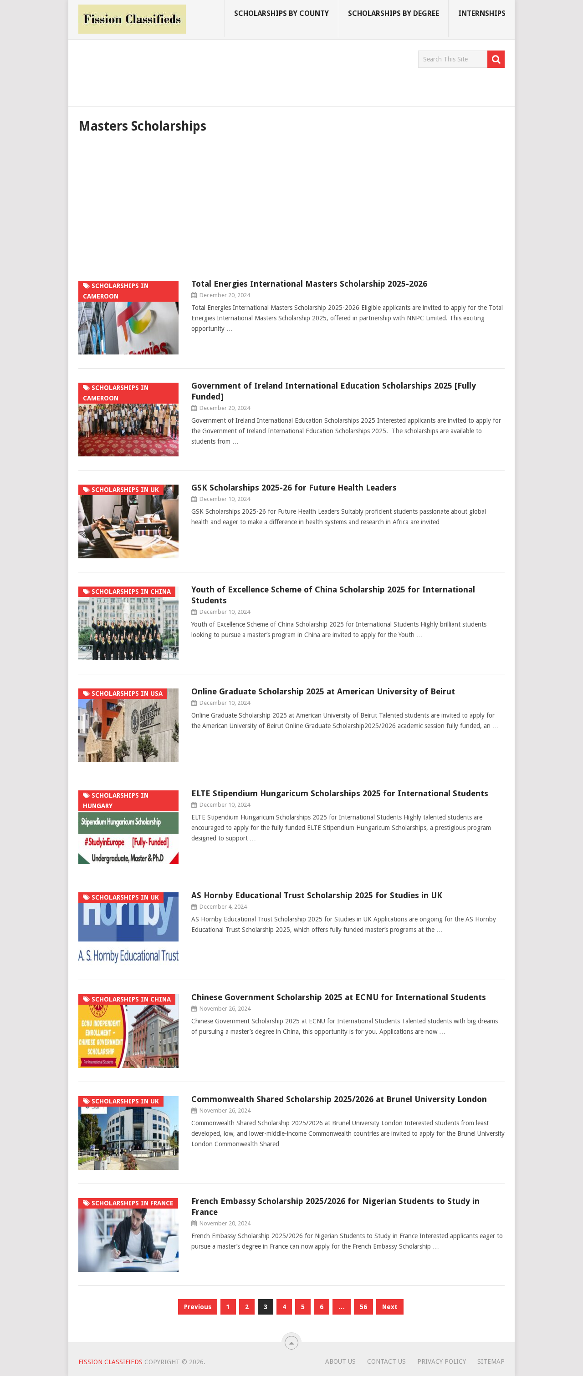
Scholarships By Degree (393, 13)
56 (363, 1306)
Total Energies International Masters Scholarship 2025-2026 (309, 283)
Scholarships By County (281, 13)
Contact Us (386, 1361)
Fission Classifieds (110, 1362)
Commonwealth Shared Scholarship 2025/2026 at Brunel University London (339, 1099)
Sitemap (491, 1361)
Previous (197, 1306)
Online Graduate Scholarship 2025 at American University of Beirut (323, 691)
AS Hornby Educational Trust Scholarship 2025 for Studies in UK (316, 895)
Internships (482, 13)
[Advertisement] (244, 71)
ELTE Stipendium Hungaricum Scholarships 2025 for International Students (339, 793)
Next (390, 1306)
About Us (340, 1361)
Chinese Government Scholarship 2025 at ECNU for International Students (338, 997)
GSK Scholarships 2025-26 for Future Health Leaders (294, 487)
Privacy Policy (441, 1361)
